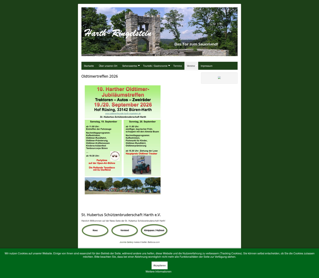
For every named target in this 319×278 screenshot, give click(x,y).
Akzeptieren (159, 265)
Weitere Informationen (158, 271)
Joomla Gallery (126, 242)
